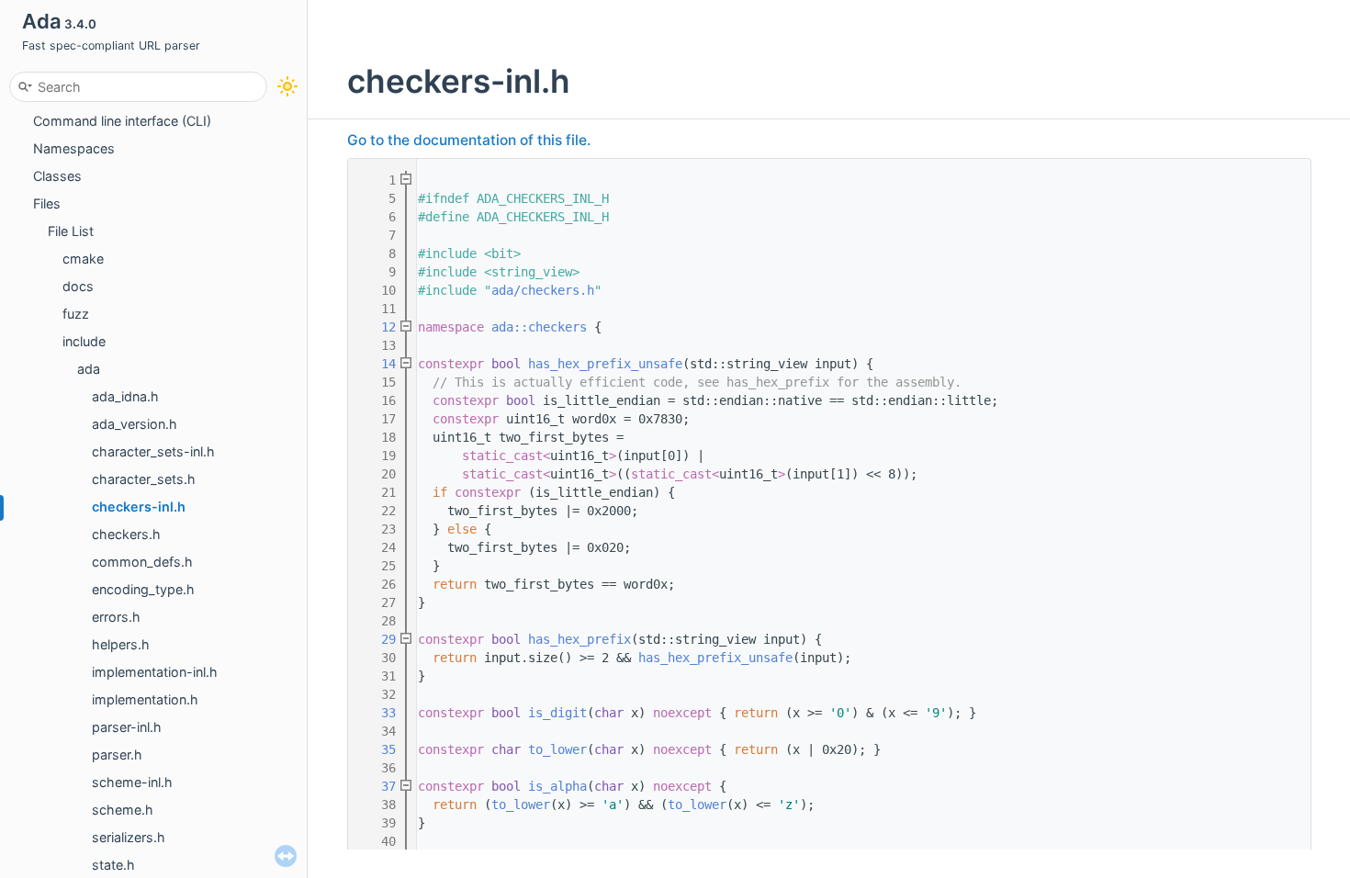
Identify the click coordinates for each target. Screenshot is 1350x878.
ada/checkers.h (542, 290)
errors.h (116, 617)
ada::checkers (539, 327)
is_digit (557, 712)
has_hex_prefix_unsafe (605, 363)
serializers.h (128, 837)
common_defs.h (142, 561)
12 (377, 327)
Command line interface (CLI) (122, 121)
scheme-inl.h (132, 782)
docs (78, 286)
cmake (83, 258)
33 (377, 712)
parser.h (117, 754)
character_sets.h (144, 479)
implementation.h (145, 699)
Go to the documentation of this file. (469, 140)
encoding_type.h (143, 589)
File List (71, 231)
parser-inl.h (127, 727)
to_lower (557, 749)
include (84, 341)
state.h (113, 864)
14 (377, 363)
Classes (57, 176)
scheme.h (122, 809)
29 (377, 639)
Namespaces (74, 148)
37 (377, 786)
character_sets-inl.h (153, 451)
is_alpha (557, 786)
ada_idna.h (125, 396)
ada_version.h (134, 424)
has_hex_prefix (579, 639)
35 (377, 749)
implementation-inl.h (155, 672)
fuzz (75, 313)
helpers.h (121, 644)
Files (47, 203)
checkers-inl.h (139, 506)
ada (88, 369)
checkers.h (126, 534)
